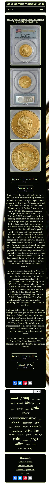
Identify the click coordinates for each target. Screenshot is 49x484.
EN (22, 473)
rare (38, 399)
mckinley (25, 440)
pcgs (34, 439)
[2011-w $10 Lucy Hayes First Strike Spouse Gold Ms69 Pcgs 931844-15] (25, 45)
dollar (18, 444)
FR (27, 473)
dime (34, 444)
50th (37, 422)
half (40, 419)
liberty (29, 403)
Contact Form (25, 461)
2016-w (20, 435)
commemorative (22, 418)
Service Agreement (25, 469)
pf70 (38, 403)
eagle (25, 426)
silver (25, 413)
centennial (36, 426)
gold (35, 407)
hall (33, 399)
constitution (17, 431)
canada (28, 445)
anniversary (25, 448)
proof (24, 397)
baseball (12, 435)
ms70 (19, 408)
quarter (28, 435)
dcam (10, 427)
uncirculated (16, 403)
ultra (12, 409)
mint (14, 398)
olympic (15, 422)
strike (17, 427)
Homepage (25, 458)
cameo (27, 409)
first (36, 430)
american (27, 422)
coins (28, 430)
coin (16, 438)
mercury (38, 434)
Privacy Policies (25, 465)
